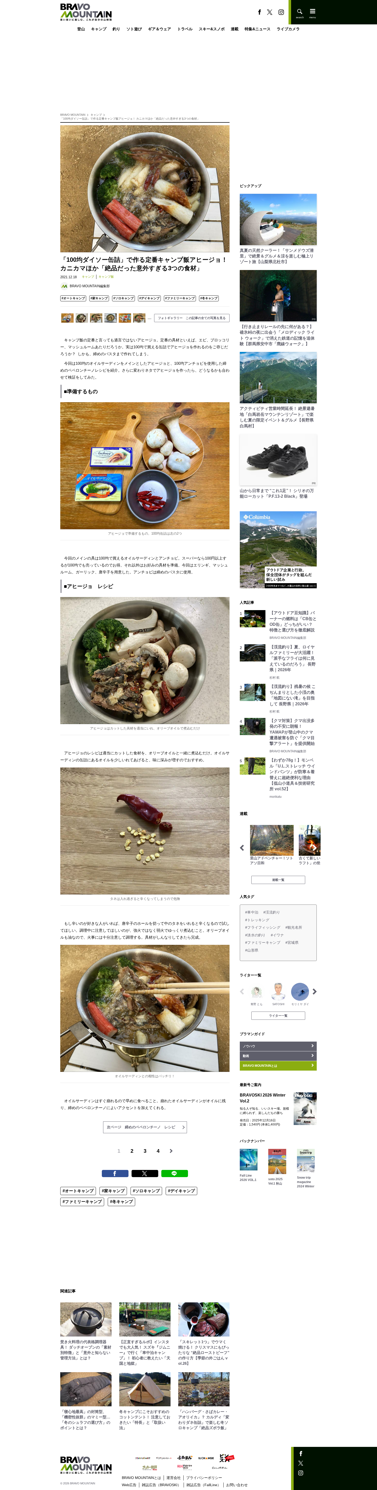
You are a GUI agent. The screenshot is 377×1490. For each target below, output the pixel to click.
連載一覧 (278, 880)
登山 (81, 29)
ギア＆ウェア (159, 29)
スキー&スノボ (212, 29)
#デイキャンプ (149, 298)
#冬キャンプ (208, 298)
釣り (116, 29)
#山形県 (251, 950)
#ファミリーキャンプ (180, 298)
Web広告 (129, 1485)
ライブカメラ (288, 29)
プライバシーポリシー (204, 1478)
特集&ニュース (258, 29)
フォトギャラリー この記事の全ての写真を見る (192, 318)
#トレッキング (257, 920)
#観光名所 (293, 927)
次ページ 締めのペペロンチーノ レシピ (141, 1127)
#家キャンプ (99, 298)
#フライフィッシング (262, 927)
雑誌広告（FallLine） (203, 1485)
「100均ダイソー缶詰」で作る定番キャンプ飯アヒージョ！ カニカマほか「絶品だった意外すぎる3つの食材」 (130, 118)
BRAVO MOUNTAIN (72, 114)
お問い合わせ (237, 1485)
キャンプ (98, 29)
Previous (242, 848)
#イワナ (277, 935)
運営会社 (173, 1478)
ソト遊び (134, 29)
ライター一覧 (278, 1015)
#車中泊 (251, 912)
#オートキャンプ (73, 298)
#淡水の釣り (255, 935)
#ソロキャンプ (123, 298)
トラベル (185, 29)
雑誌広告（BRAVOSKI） (161, 1485)
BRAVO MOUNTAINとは (141, 1478)
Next (315, 848)
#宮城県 (292, 942)
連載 (235, 29)
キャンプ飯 (106, 276)
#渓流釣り (271, 912)
